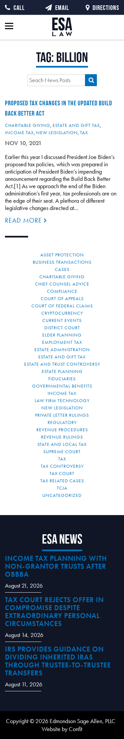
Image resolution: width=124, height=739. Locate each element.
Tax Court (62, 473)
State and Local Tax (62, 444)
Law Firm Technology (62, 400)
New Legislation (57, 132)
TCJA (62, 488)
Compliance (62, 291)
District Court (62, 328)
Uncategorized (62, 495)
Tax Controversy (62, 466)
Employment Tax (62, 342)
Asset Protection (62, 255)
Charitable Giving (27, 125)
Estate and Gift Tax (76, 125)
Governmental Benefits (62, 386)
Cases (62, 269)
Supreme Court (62, 451)
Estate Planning (62, 371)
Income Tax (19, 132)
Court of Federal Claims (62, 306)
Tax (84, 132)
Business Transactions (62, 262)
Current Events (62, 320)
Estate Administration (62, 349)
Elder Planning (62, 335)
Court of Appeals (62, 298)
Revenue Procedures (62, 430)
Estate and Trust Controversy (62, 364)
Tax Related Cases (62, 481)
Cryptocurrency (62, 313)
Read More (24, 220)
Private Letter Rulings (62, 415)
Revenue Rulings (62, 437)
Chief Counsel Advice (62, 284)
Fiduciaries (62, 379)
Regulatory (62, 422)
